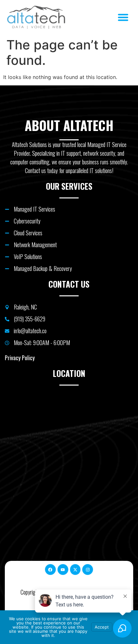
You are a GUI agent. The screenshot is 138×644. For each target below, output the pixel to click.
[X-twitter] (75, 569)
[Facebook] (50, 569)
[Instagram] (87, 569)
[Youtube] (62, 569)
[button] (123, 17)
